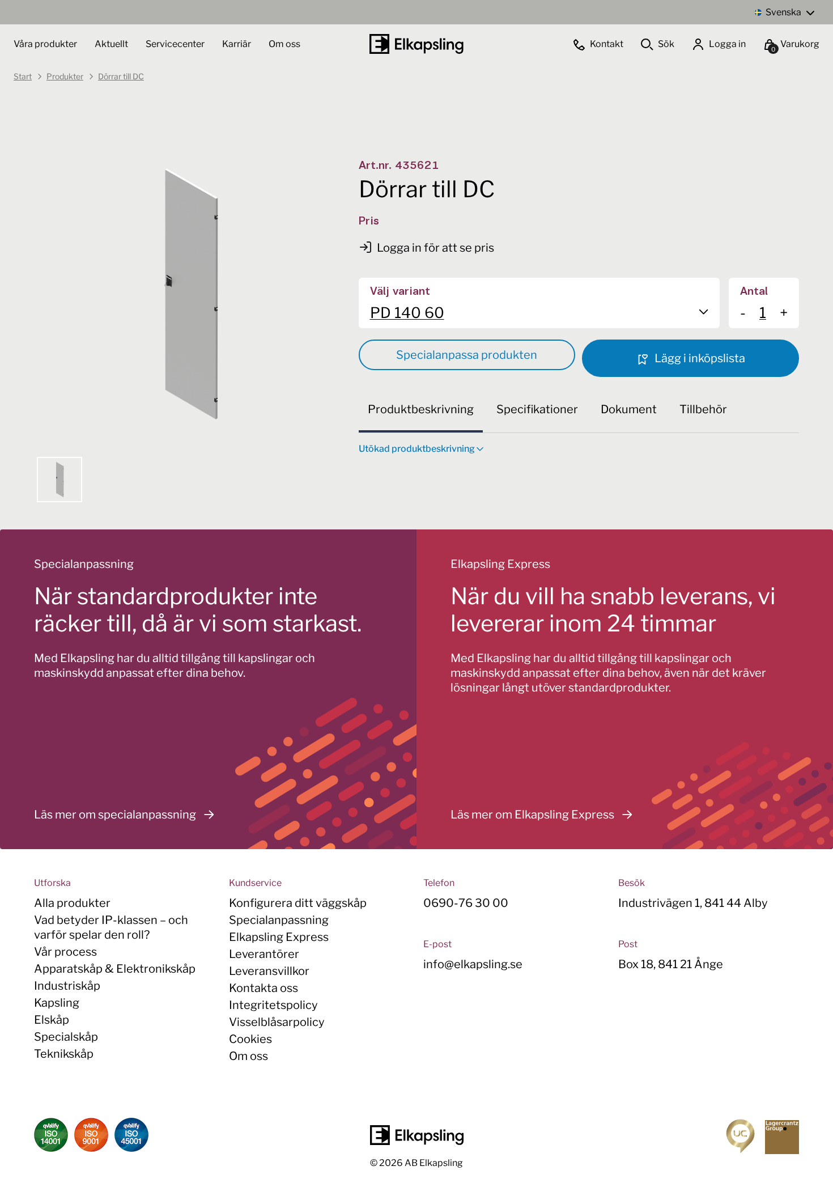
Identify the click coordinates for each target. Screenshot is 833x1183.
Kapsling (56, 1003)
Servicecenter (176, 44)
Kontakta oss (263, 988)
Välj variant (400, 292)
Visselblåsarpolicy (277, 1022)
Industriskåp (67, 986)
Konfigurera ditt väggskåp (298, 903)
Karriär (237, 44)
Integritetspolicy (273, 1005)
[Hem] (416, 44)
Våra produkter (45, 44)
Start (23, 76)
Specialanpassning (279, 920)
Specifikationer (537, 409)
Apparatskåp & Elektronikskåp (115, 969)
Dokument (629, 409)
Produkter (64, 76)
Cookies (250, 1039)
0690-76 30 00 (465, 903)
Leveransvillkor (269, 971)
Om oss (284, 44)
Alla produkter (72, 903)
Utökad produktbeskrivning (417, 448)
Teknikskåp (64, 1054)
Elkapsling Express (279, 937)
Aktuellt (112, 44)
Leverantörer (264, 954)
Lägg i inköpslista (698, 358)
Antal (754, 292)
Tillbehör (703, 409)
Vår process (65, 952)
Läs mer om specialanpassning (115, 814)
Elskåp (51, 1020)
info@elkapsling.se (472, 964)
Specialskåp (66, 1037)
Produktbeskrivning (421, 409)
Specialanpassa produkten (466, 355)
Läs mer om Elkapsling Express (532, 814)
